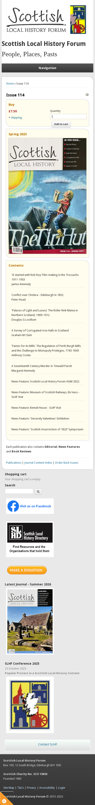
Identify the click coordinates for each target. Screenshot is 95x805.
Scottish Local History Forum (44, 43)
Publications (13, 462)
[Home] (37, 34)
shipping (16, 117)
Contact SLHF (47, 744)
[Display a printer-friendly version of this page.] (87, 94)
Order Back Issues (66, 462)
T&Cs (20, 787)
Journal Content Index (38, 462)
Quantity (55, 111)
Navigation (47, 68)
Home (10, 83)
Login (61, 787)
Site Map (8, 787)
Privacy (31, 787)
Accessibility (47, 787)
